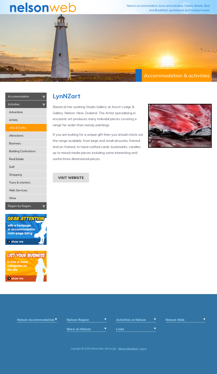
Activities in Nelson (131, 320)
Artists (13, 120)
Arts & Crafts (17, 127)
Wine (12, 198)
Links (120, 329)
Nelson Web (175, 320)
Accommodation (18, 96)
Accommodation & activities (177, 75)
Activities (14, 104)
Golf (11, 167)
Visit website (71, 177)
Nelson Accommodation (35, 320)
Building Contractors (22, 151)
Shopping (15, 174)
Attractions (16, 135)
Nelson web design (128, 348)
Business (15, 143)
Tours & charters (20, 182)
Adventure (16, 112)
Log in (143, 348)
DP (114, 348)
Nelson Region (78, 320)
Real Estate (16, 159)
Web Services (18, 190)
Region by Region (19, 206)
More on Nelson (79, 329)
